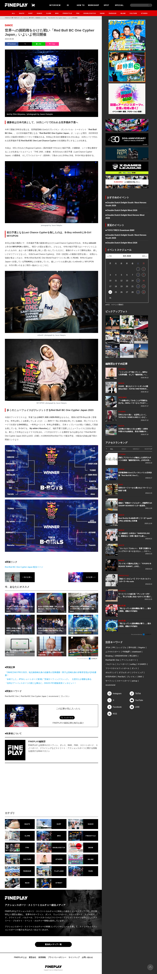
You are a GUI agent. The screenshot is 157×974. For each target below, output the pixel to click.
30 (144, 292)
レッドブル (121, 647)
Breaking (109, 656)
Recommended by (82, 658)
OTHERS (144, 13)
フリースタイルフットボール (117, 668)
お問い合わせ (87, 957)
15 (138, 281)
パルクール (110, 664)
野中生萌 (132, 647)
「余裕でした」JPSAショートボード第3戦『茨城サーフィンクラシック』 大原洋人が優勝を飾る (48, 679)
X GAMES (142, 664)
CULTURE (133, 13)
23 (144, 286)
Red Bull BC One (12, 696)
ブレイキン (65, 696)
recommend (53, 696)
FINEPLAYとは (20, 957)
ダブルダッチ (124, 672)
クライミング (137, 672)
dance (9, 25)
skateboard (136, 652)
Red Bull (121, 677)
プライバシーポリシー (57, 957)
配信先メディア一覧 (53, 944)
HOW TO (81, 5)
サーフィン (110, 681)
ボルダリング (111, 672)
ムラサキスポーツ (112, 652)
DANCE (39, 13)
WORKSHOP (93, 5)
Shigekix (141, 647)
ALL (13, 13)
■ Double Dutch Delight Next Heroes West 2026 (124, 216)
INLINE (123, 13)
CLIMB (48, 13)
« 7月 (109, 256)
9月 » (144, 256)
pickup (134, 681)
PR (113, 647)
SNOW (102, 13)
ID (68, 5)
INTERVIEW (55, 5)
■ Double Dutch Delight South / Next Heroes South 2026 (125, 204)
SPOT (106, 5)
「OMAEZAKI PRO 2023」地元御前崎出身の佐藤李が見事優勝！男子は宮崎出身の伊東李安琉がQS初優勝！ (50, 673)
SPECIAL (119, 5)
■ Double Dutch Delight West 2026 (121, 210)
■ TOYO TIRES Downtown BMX (119, 230)
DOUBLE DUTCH (90, 13)
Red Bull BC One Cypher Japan (33, 696)
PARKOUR (112, 13)
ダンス (134, 668)
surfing (133, 664)
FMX (77, 13)
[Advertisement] (30, 789)
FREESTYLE (67, 13)
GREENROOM (121, 656)
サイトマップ (74, 957)
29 (138, 292)
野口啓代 (133, 656)
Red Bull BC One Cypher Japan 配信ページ (24, 567)
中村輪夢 (126, 652)
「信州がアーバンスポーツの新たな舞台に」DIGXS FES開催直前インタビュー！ (40, 683)
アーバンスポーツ (128, 660)
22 (138, 286)
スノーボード (122, 664)
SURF (30, 13)
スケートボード (123, 681)
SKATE (21, 13)
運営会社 (32, 957)
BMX (57, 13)
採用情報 (42, 957)
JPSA (107, 647)
